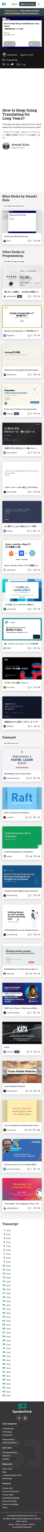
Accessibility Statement (22, 1527)
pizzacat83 (11, 492)
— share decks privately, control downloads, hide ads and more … (22, 11)
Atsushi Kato (20, 144)
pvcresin (10, 687)
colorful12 (11, 609)
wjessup (10, 973)
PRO (19, 296)
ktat (8, 241)
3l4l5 (8, 648)
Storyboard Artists (9, 1452)
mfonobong (11, 895)
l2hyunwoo (11, 374)
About (11, 1524)
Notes (4, 1507)
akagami (10, 335)
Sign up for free (27, 4)
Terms (17, 1524)
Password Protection (10, 1491)
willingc (10, 413)
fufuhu (9, 531)
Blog (4, 1472)
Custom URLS (7, 1494)
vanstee (10, 817)
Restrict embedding (10, 1504)
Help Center (7, 1469)
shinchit (10, 726)
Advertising (7, 1478)
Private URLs (7, 1488)
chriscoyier (11, 1130)
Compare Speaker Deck (11, 1475)
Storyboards (7, 1435)
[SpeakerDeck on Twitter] (25, 1418)
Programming (11, 60)
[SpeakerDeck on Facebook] (18, 1418)
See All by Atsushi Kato (14, 206)
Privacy (24, 1524)
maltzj (9, 856)
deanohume (11, 1091)
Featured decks (8, 1439)
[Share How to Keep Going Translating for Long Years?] (12, 64)
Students (5, 1459)
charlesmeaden (13, 1169)
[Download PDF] (24, 64)
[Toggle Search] (38, 4)
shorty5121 (11, 452)
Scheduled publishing (10, 1498)
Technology (7, 1432)
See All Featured (11, 743)
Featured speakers (9, 1442)
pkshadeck (11, 296)
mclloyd (10, 1052)
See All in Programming (14, 261)
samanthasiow (13, 778)
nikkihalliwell (12, 1208)
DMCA (32, 1524)
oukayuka (10, 570)
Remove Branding (9, 1501)
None (8, 1230)
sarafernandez (13, 1012)
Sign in (14, 4)
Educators (6, 1455)
